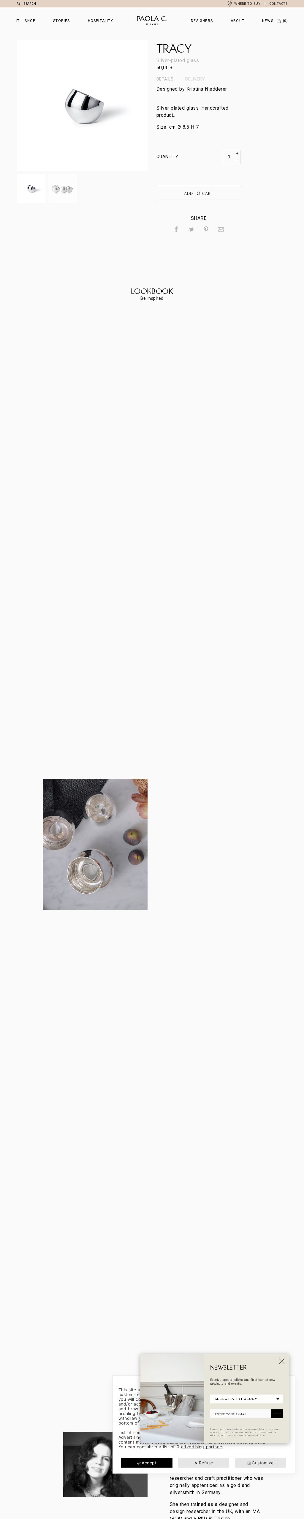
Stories (61, 21)
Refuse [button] (206, 1462)
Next (115, 105)
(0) (285, 21)
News (267, 21)
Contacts (278, 4)
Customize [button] (262, 1462)
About (237, 21)
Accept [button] (149, 1462)
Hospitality (100, 21)
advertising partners (202, 1446)
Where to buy (247, 4)
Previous (49, 105)
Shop (30, 21)
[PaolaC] (152, 21)
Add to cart (198, 193)
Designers (202, 21)
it (18, 21)
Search (29, 4)
